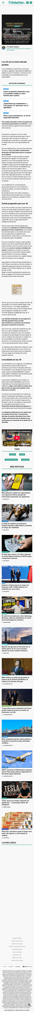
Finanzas (12, 454)
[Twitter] (27, 2)
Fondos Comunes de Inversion (17, 946)
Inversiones (25, 459)
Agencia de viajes (17, 957)
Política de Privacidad (17, 960)
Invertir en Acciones (17, 944)
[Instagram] (31, 2)
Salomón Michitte (7, 683)
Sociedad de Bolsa (17, 949)
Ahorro (22, 454)
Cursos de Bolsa (17, 952)
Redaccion (5, 499)
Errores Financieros (11, 459)
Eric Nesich (5, 560)
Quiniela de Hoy (17, 955)
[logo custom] (17, 2)
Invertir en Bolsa (17, 938)
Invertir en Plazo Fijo (17, 941)
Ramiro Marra (6, 622)
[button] (3, 2)
